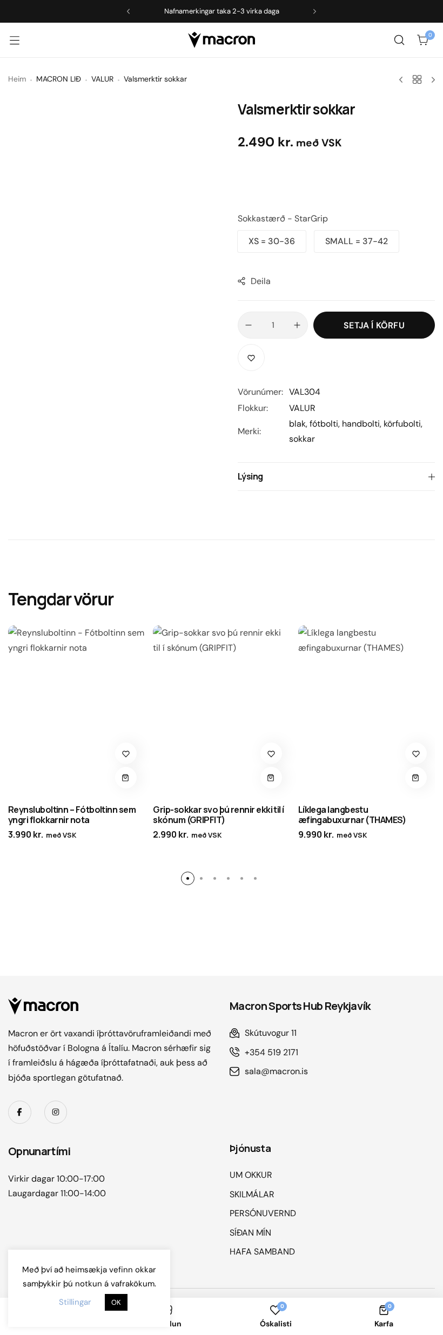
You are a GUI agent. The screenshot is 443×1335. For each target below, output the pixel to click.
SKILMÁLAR (252, 1194)
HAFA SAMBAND (262, 1251)
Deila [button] (261, 281)
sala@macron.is (276, 1071)
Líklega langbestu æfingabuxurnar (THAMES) (352, 815)
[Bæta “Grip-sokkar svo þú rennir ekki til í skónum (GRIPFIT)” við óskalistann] (271, 753)
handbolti (361, 423)
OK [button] (116, 1302)
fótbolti (324, 423)
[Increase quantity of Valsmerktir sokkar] (297, 325)
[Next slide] (314, 11)
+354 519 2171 (271, 1052)
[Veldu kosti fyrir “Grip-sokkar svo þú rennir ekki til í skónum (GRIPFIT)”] (271, 777)
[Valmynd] (20, 40)
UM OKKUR (251, 1175)
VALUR (302, 408)
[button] (272, 241)
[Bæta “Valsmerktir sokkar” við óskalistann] (251, 357)
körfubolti (402, 423)
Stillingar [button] (75, 1302)
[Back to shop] (417, 79)
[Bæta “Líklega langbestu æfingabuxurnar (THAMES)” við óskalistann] (416, 753)
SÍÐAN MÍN (250, 1232)
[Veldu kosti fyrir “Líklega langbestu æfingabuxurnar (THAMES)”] (416, 777)
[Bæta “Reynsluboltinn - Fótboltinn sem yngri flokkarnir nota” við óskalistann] (126, 753)
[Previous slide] (128, 11)
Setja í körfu (374, 325)
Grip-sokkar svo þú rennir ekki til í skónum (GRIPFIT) (218, 815)
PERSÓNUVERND (263, 1213)
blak (297, 423)
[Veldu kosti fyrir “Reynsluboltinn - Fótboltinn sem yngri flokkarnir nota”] (126, 777)
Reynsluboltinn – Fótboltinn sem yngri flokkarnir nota (72, 815)
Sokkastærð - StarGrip (283, 218)
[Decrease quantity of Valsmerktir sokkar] (248, 325)
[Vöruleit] (399, 40)
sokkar (302, 438)
